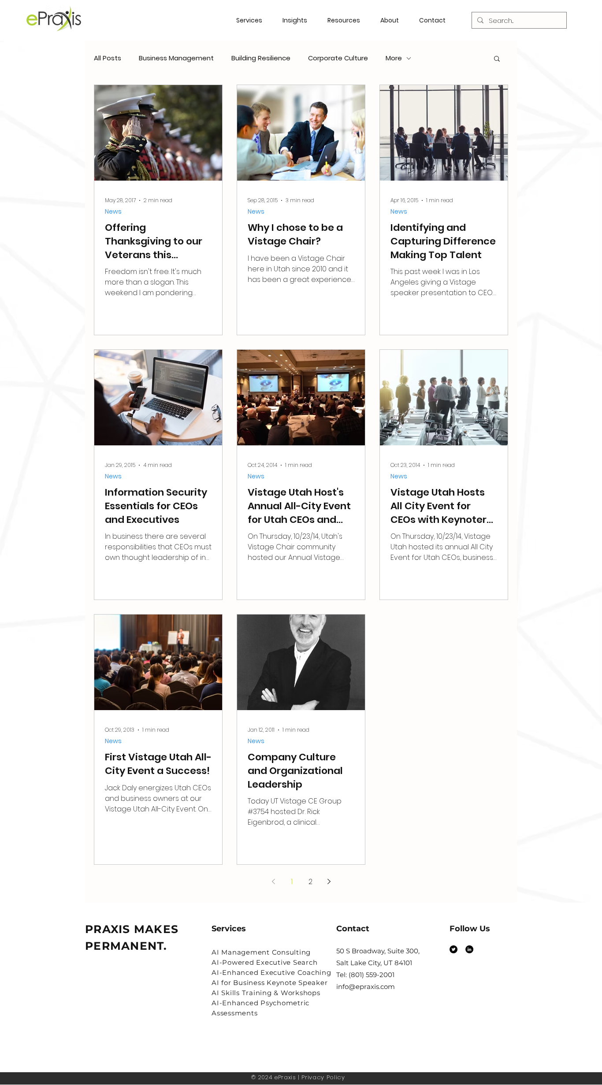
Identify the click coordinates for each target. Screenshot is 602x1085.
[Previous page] (273, 881)
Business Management (176, 58)
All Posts (107, 58)
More (394, 58)
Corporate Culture (338, 58)
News (113, 211)
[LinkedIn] (469, 949)
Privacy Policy (323, 1077)
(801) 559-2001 (371, 974)
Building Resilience (260, 58)
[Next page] (329, 881)
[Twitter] (453, 949)
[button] (347, 20)
